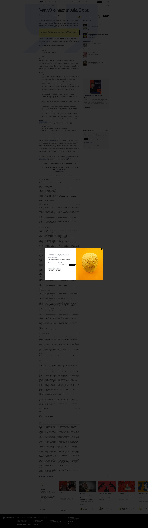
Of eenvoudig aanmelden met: (54, 268)
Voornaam (50, 262)
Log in (52, 273)
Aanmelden (72, 264)
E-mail (59, 262)
